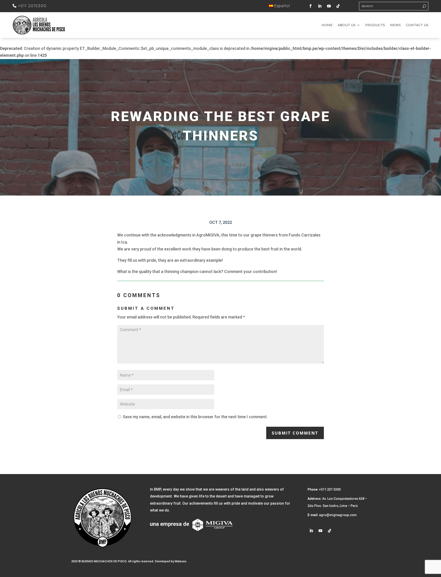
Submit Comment (295, 433)
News (395, 25)
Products (375, 25)
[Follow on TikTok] (338, 6)
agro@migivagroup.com (337, 515)
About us (347, 25)
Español (281, 6)
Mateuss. (181, 561)
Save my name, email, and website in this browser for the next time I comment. (195, 416)
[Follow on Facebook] (310, 6)
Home (327, 25)
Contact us (417, 25)
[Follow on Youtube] (329, 6)
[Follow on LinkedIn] (319, 6)
